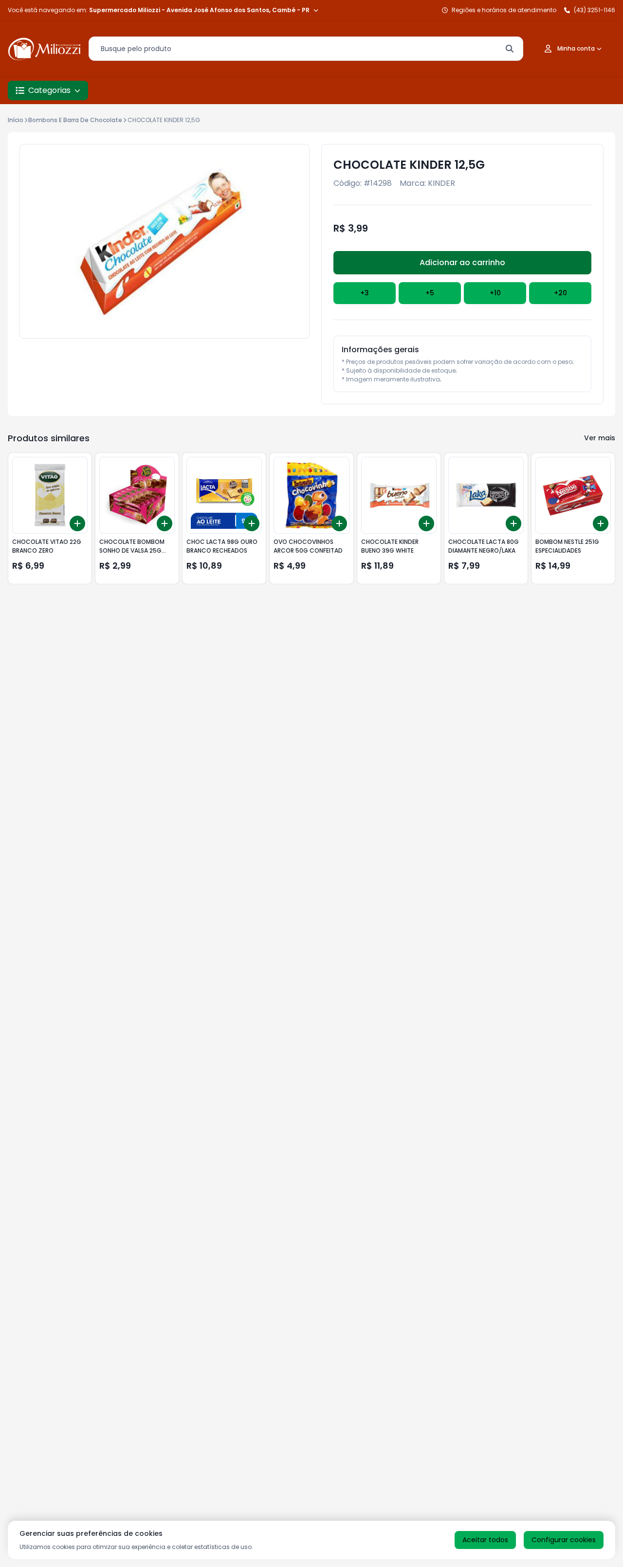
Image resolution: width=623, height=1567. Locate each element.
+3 (364, 293)
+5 (429, 293)
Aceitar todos (485, 1540)
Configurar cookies (563, 1540)
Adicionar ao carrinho (462, 262)
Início (15, 120)
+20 (560, 293)
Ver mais (599, 438)
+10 (495, 293)
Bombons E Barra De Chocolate (75, 120)
